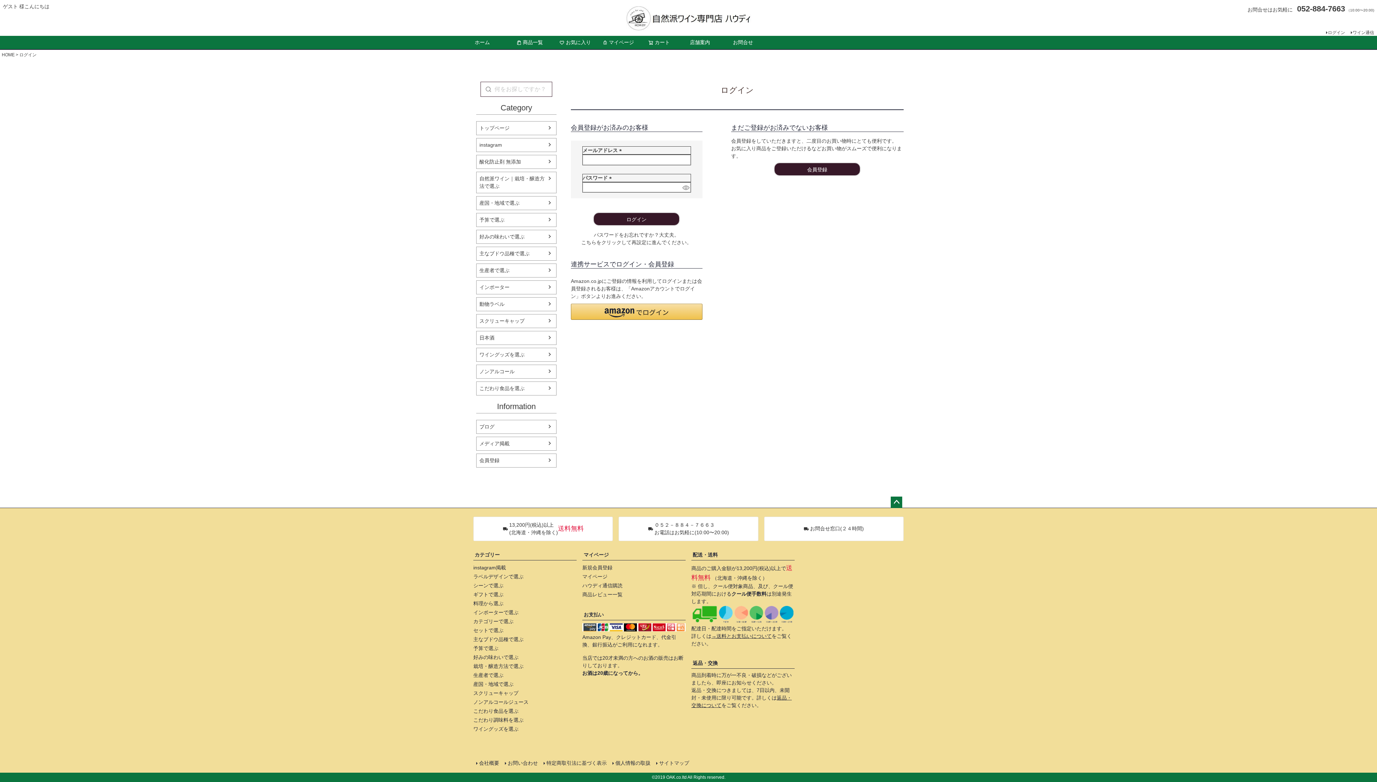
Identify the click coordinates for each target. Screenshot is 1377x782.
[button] (636, 312)
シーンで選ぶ (488, 585)
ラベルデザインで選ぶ (498, 576)
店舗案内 (700, 42)
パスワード (598, 178)
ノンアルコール (497, 371)
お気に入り (578, 42)
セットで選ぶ (488, 630)
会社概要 (489, 763)
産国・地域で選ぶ (499, 203)
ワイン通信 (1363, 32)
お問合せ (743, 42)
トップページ (494, 128)
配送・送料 (705, 555)
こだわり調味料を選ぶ (498, 720)
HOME (8, 54)
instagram (490, 145)
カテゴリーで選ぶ (493, 621)
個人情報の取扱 (632, 763)
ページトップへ (896, 502)
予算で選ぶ (492, 220)
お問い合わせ (523, 763)
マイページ (621, 42)
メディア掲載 (494, 443)
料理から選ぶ (488, 603)
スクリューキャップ (502, 321)
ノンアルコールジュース (501, 702)
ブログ (487, 427)
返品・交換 (705, 663)
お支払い (594, 614)
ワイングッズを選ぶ (502, 354)
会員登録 (489, 460)
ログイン (1336, 32)
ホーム (482, 42)
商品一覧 (533, 42)
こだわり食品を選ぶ (502, 388)
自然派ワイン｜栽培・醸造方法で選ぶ (512, 182)
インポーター (494, 287)
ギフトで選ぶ (488, 594)
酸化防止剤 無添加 (500, 162)
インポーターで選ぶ (496, 612)
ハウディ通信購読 (602, 585)
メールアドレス (603, 150)
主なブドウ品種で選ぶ (504, 253)
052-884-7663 (1321, 8)
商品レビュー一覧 (602, 594)
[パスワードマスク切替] (685, 187)
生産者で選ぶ (494, 270)
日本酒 (487, 338)
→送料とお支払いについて (741, 636)
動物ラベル (492, 304)
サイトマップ (674, 763)
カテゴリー (487, 555)
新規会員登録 (597, 567)
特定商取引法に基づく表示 (576, 763)
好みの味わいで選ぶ (502, 237)
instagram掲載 (489, 567)
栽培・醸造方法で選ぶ (498, 666)
